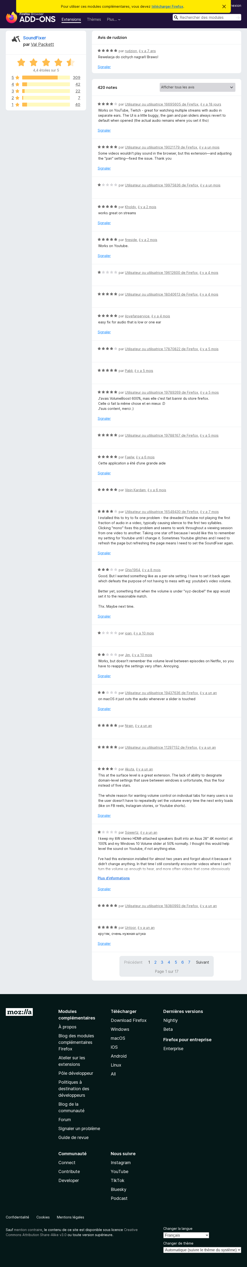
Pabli (129, 371)
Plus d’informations (114, 878)
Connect (66, 1162)
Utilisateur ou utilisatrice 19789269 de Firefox (161, 392)
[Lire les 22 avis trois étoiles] (46, 91)
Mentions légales (70, 1217)
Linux (116, 1065)
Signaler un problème (79, 1128)
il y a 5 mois (209, 349)
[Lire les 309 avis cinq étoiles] (46, 77)
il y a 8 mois (151, 570)
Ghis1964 (132, 570)
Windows (120, 1029)
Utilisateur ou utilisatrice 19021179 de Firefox (161, 147)
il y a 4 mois (209, 272)
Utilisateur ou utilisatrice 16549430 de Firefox (161, 512)
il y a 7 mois (209, 512)
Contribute (69, 1171)
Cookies (43, 1217)
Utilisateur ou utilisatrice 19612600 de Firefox (161, 272)
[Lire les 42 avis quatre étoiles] (46, 84)
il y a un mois (209, 147)
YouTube (119, 1171)
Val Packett (42, 44)
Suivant (202, 962)
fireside (131, 240)
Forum (64, 1119)
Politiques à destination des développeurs (73, 1089)
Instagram (121, 1162)
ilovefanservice (137, 316)
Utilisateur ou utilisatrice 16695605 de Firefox (162, 104)
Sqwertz (131, 832)
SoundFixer (34, 37)
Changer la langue (177, 1228)
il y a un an (208, 693)
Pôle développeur (75, 1073)
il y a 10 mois (144, 633)
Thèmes (94, 19)
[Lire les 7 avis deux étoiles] (46, 98)
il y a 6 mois (145, 457)
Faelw (129, 457)
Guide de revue (73, 1137)
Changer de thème (178, 1243)
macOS (118, 1038)
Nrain (129, 726)
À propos (67, 1026)
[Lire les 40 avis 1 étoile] (46, 105)
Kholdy (130, 207)
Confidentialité (17, 1217)
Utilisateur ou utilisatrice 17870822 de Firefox (161, 349)
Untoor (130, 927)
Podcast (119, 1198)
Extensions (71, 19)
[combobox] (207, 17)
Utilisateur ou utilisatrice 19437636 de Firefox (161, 693)
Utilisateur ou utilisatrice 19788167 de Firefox (161, 435)
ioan (128, 633)
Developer (68, 1180)
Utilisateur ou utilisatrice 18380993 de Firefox (161, 906)
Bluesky (118, 1189)
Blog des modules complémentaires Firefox (76, 1042)
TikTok (117, 1180)
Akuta (129, 769)
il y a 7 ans (147, 51)
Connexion (232, 5)
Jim (127, 655)
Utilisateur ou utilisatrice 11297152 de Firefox (161, 747)
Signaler (104, 67)
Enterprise (173, 1048)
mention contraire (28, 1230)
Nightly (170, 1020)
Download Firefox (129, 1020)
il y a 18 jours (210, 104)
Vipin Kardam (135, 490)
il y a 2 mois (147, 207)
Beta (168, 1029)
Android (119, 1056)
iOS (114, 1047)
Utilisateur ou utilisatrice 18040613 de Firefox (161, 294)
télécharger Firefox (167, 6)
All (113, 1073)
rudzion (131, 51)
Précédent (133, 962)
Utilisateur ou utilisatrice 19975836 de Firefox (161, 185)
